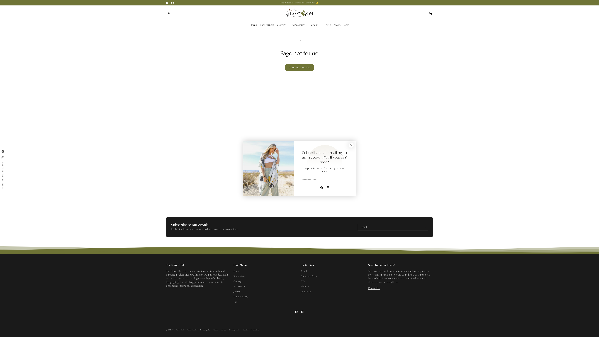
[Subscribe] (345, 180)
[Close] (351, 145)
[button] (169, 13)
